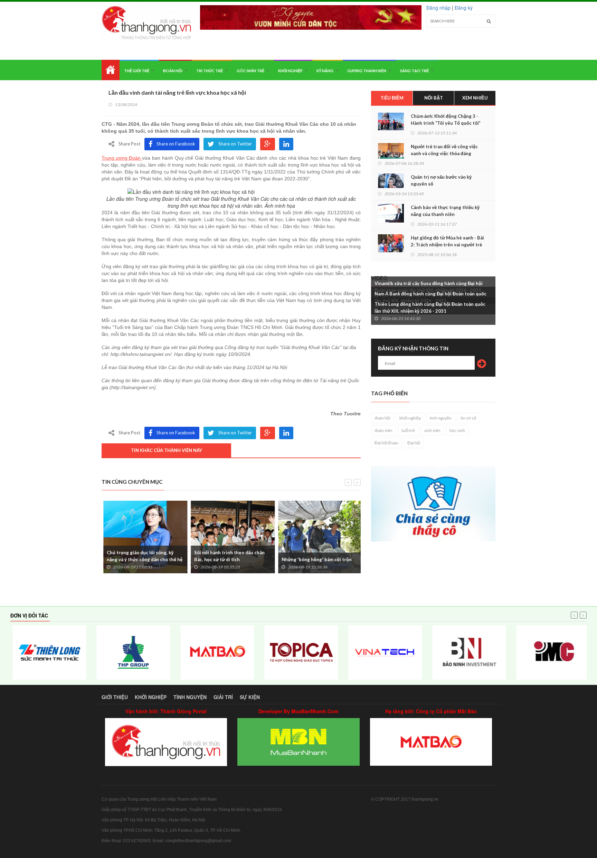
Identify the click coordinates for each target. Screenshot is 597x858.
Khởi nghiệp (290, 70)
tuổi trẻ (408, 430)
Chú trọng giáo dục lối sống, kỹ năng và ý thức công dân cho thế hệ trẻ (143, 559)
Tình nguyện (190, 697)
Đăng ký (464, 7)
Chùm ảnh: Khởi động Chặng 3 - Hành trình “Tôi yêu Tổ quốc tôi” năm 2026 (446, 123)
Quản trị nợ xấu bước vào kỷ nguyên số (441, 180)
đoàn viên (383, 430)
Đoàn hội (172, 70)
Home (111, 70)
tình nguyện (441, 418)
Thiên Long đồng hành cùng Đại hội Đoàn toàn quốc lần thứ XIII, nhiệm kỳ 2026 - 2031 (430, 307)
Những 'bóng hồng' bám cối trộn (315, 559)
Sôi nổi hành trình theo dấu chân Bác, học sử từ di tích (227, 556)
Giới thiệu (115, 697)
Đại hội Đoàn (386, 442)
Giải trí (223, 697)
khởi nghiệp (410, 418)
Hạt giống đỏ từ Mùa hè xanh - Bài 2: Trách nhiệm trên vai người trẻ (447, 241)
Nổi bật (433, 98)
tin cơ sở (468, 418)
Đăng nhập (438, 7)
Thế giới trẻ (136, 70)
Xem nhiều (475, 98)
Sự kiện (250, 697)
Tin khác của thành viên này (166, 450)
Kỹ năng (324, 70)
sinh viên (432, 430)
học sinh (457, 430)
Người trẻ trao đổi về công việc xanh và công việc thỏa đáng (444, 150)
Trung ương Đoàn (122, 158)
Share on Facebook (176, 144)
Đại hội (413, 442)
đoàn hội (382, 418)
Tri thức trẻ (209, 70)
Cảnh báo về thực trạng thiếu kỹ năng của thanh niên (445, 211)
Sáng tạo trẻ (414, 70)
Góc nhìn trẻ (250, 70)
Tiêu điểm (392, 98)
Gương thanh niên (366, 70)
